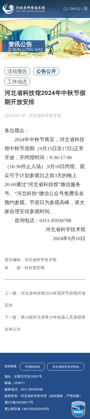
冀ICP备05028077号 (18, 402)
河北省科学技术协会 (65, 367)
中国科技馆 (32, 367)
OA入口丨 (76, 8)
